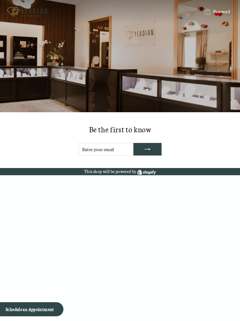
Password (221, 11)
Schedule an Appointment (30, 309)
